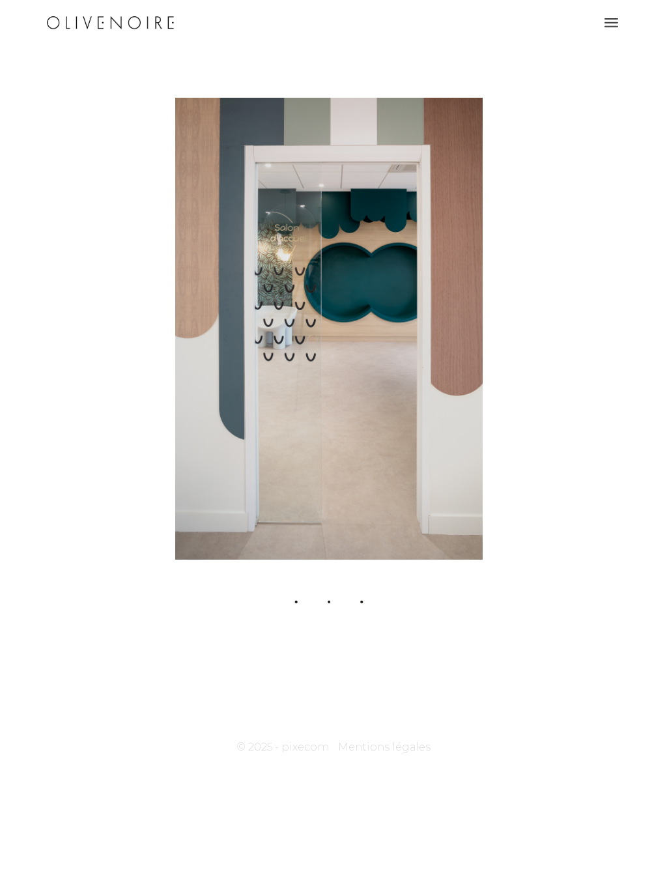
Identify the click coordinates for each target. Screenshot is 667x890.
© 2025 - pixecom (282, 747)
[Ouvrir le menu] (611, 22)
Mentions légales (384, 747)
